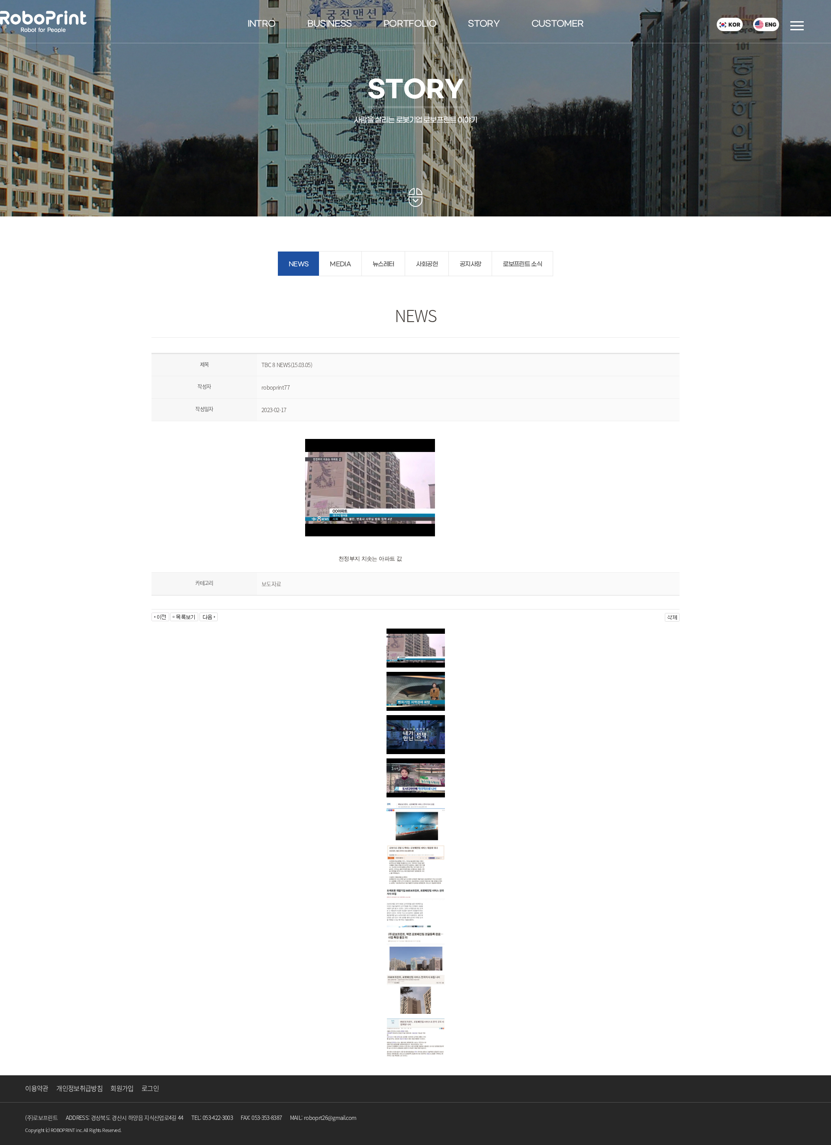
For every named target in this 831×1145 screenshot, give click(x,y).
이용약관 (36, 1088)
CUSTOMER (557, 24)
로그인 (150, 1088)
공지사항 (470, 264)
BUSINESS (329, 24)
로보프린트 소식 (522, 264)
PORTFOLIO (409, 24)
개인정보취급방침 (79, 1088)
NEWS (298, 264)
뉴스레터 (383, 264)
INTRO (262, 24)
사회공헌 (426, 264)
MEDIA (340, 264)
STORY (483, 24)
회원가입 (121, 1088)
